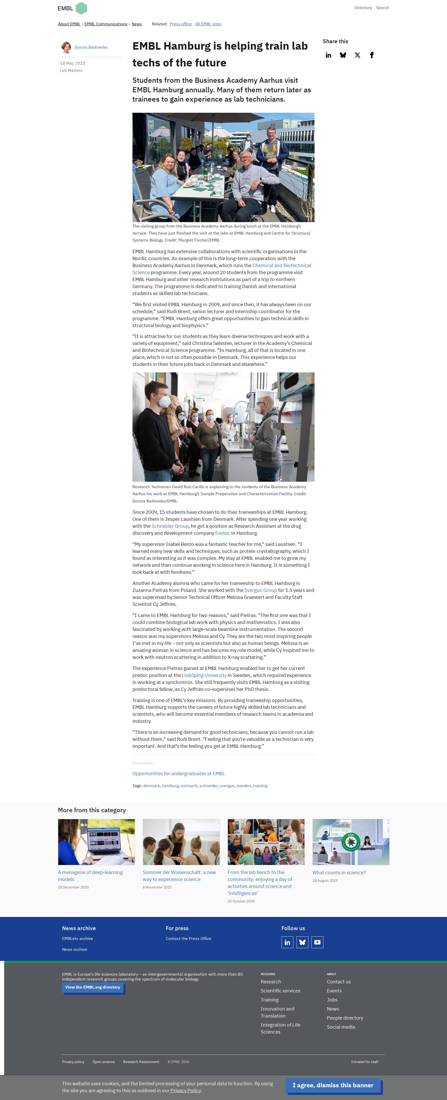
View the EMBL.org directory (92, 987)
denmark (151, 786)
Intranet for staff (364, 1062)
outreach (189, 786)
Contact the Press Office (188, 939)
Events (334, 991)
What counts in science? (339, 872)
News (137, 24)
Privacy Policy (185, 1090)
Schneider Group (170, 526)
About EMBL (69, 24)
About (331, 974)
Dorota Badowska (91, 48)
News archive (74, 950)
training (260, 786)
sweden (243, 786)
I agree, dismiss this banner (333, 1085)
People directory (345, 1018)
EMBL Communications (106, 24)
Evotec (222, 533)
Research (271, 982)
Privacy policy (73, 1062)
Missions (268, 974)
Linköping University (204, 675)
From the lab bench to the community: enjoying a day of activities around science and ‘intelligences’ (260, 883)
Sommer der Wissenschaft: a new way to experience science (179, 876)
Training (270, 1000)
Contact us (339, 982)
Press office (181, 24)
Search (382, 8)
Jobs (332, 1000)
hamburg (170, 786)
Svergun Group (260, 590)
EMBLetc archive (77, 939)
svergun (227, 786)
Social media (341, 1027)
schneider (208, 786)
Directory (363, 8)
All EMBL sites (208, 24)
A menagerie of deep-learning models (90, 876)
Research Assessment (141, 1062)
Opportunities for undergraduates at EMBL (178, 773)
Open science (104, 1062)
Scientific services (280, 991)
